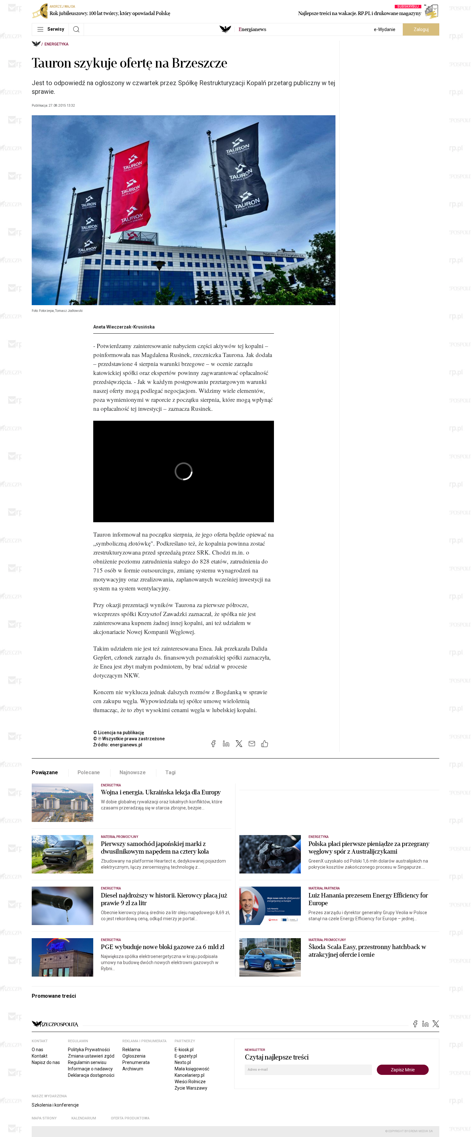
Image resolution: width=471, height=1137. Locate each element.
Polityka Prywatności (89, 1049)
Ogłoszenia (133, 1056)
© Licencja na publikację (119, 732)
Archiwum (132, 1068)
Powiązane (45, 772)
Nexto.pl (183, 1062)
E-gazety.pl (186, 1056)
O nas (37, 1049)
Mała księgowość (192, 1068)
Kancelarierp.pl (189, 1075)
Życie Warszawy (191, 1088)
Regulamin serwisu (87, 1062)
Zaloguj (421, 29)
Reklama (131, 1049)
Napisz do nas (46, 1062)
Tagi (170, 772)
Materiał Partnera (324, 888)
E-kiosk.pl (184, 1049)
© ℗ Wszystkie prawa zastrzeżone (129, 738)
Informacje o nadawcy (90, 1068)
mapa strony (44, 1118)
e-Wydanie (384, 29)
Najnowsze (133, 772)
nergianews (252, 29)
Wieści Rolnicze (190, 1081)
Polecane (89, 772)
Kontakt (39, 1056)
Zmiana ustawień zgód (91, 1056)
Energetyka (57, 44)
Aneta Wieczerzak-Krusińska (124, 326)
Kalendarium (83, 1118)
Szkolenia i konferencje (55, 1105)
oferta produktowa (130, 1118)
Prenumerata (136, 1062)
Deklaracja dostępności (91, 1075)
